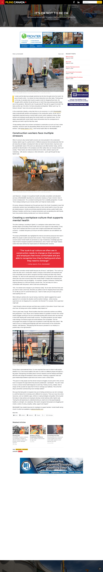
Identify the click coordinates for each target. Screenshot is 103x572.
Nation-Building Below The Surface (74, 77)
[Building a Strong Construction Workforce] (38, 429)
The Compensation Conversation (74, 72)
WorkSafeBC (57, 111)
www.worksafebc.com (37, 409)
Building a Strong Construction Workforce (36, 436)
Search (99, 2)
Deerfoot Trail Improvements (73, 67)
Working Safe (16, 435)
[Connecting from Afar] (55, 429)
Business (20, 451)
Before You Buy (69, 56)
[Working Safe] (21, 429)
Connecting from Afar (53, 435)
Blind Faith (68, 61)
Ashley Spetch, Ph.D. (27, 128)
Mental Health (19, 449)
